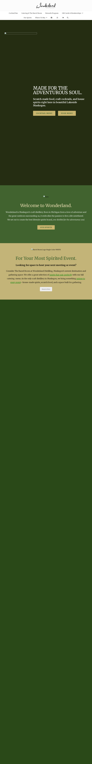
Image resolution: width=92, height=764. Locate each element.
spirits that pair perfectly (61, 275)
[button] (63, 17)
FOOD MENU (67, 113)
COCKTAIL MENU (44, 113)
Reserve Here (46, 289)
